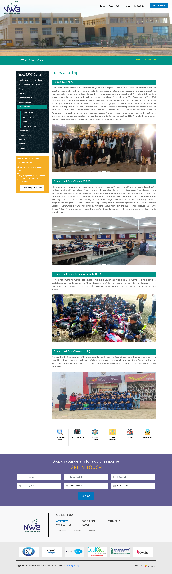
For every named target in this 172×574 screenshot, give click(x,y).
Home (102, 6)
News (127, 6)
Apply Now (159, 6)
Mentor (22, 89)
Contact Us (139, 6)
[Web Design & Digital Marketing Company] (150, 566)
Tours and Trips (149, 60)
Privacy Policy (73, 566)
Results (22, 139)
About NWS (114, 6)
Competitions (28, 117)
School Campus (25, 98)
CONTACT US (113, 521)
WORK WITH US (63, 525)
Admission (23, 144)
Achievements (25, 102)
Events (25, 122)
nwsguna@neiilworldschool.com (31, 176)
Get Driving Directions (32, 188)
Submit (86, 496)
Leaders (22, 93)
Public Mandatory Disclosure (31, 80)
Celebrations (28, 113)
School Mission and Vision (30, 84)
